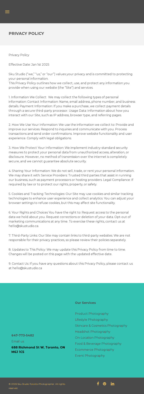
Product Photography (92, 313)
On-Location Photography (94, 337)
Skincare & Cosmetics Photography (101, 325)
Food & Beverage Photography (98, 343)
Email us (17, 341)
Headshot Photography (92, 331)
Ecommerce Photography (94, 349)
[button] (7, 11)
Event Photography (90, 355)
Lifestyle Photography (91, 319)
